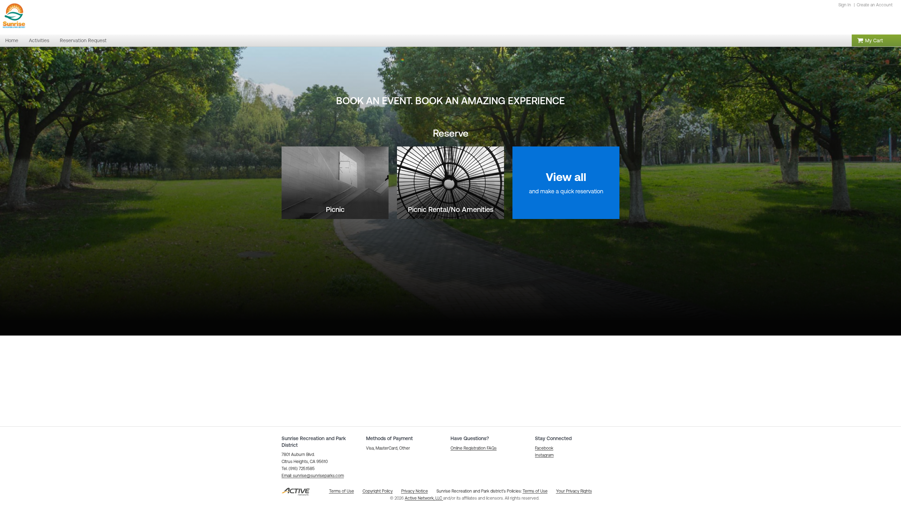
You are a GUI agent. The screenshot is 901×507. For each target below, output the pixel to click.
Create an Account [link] (875, 4)
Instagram (544, 455)
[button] (313, 475)
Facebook (544, 448)
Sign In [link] (844, 4)
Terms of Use (535, 491)
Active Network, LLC (424, 498)
